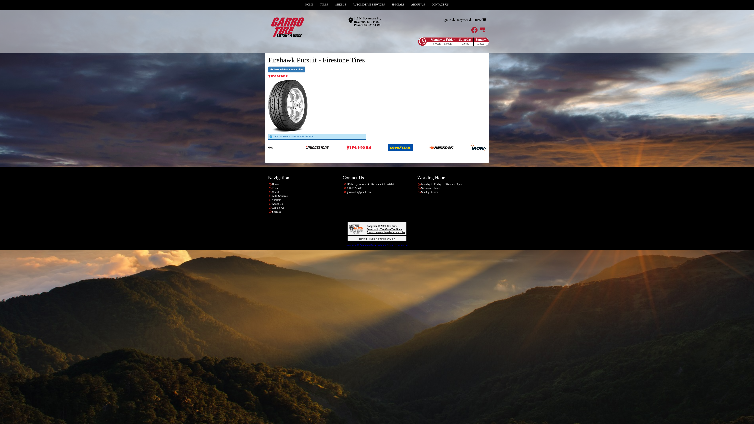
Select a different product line (288, 69)
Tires (275, 188)
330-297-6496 (372, 24)
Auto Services (279, 196)
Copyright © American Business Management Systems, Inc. (377, 244)
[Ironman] (392, 147)
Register (463, 20)
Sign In (447, 20)
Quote (478, 20)
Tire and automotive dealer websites (386, 230)
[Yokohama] (433, 147)
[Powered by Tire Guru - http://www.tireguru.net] (356, 228)
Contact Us (278, 207)
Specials (276, 199)
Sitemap (276, 211)
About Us (277, 203)
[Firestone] (268, 147)
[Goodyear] (309, 147)
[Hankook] (351, 147)
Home (275, 184)
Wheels (276, 192)
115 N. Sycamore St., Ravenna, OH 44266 (367, 20)
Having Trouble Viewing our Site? (377, 238)
